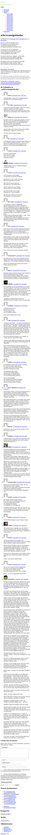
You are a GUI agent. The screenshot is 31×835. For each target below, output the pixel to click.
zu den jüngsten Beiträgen (10, 807)
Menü (2, 7)
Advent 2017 (10, 23)
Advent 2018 (10, 22)
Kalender (12, 69)
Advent (5, 12)
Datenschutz (6, 31)
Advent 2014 (10, 27)
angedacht (3, 1)
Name (4, 760)
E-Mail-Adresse (6, 762)
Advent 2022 (10, 16)
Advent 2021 (10, 18)
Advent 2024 (10, 13)
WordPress (3, 833)
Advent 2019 (10, 20)
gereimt (17, 81)
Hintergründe (4, 69)
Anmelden (6, 827)
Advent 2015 (10, 26)
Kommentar (5, 747)
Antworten (23, 95)
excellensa (10, 305)
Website (4, 767)
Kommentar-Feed (8, 829)
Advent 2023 (10, 15)
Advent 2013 (10, 28)
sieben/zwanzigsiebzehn (11, 82)
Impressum (6, 806)
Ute (4, 791)
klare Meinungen (17, 587)
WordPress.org (7, 831)
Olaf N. (10, 270)
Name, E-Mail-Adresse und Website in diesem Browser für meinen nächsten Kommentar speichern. (15, 770)
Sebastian (10, 163)
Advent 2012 (10, 30)
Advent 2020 (10, 19)
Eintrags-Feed (7, 828)
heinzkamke (6, 9)
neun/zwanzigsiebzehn (10, 84)
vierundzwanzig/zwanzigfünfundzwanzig (9, 792)
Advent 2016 (10, 24)
